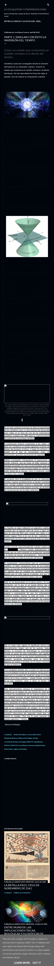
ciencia (35, 738)
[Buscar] (48, 4)
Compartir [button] (8, 735)
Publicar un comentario (22, 893)
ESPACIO (29, 742)
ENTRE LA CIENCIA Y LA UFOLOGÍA (19, 21)
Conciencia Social (10, 742)
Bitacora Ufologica (25, 738)
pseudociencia (39, 745)
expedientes (38, 742)
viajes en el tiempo (20, 749)
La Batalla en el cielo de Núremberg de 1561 (21, 886)
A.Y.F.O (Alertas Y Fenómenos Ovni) (25, 9)
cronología (22, 742)
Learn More (22, 962)
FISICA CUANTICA (11, 745)
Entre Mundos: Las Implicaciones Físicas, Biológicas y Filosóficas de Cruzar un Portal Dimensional (26, 932)
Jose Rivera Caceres (26, 745)
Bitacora (15, 738)
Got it (37, 962)
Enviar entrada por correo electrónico (27, 735)
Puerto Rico (8, 749)
